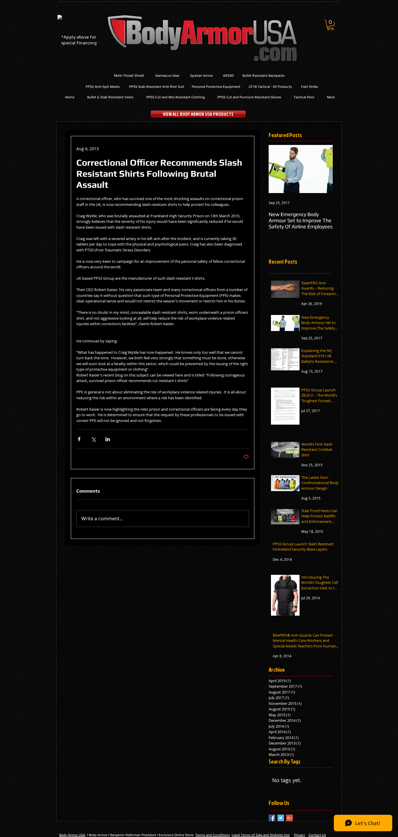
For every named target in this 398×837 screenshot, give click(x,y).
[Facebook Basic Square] (272, 818)
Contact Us (317, 835)
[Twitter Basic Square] (280, 818)
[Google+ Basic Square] (289, 818)
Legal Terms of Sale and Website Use (261, 835)
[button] (330, 25)
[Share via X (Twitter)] (93, 439)
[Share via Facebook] (79, 439)
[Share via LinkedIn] (107, 439)
